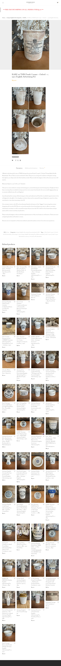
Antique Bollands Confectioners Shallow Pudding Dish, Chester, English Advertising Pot (50, 271)
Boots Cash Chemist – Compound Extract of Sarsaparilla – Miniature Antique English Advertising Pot (22, 307)
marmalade (33, 232)
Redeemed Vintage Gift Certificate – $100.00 (36, 296)
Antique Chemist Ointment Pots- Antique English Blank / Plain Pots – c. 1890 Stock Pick (51, 297)
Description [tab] (19, 168)
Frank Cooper (48, 234)
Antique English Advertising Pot (28, 234)
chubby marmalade (40, 234)
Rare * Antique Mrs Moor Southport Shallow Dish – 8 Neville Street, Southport (22, 270)
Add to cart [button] (4, 276)
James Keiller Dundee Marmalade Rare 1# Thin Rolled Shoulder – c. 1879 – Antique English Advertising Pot (22, 509)
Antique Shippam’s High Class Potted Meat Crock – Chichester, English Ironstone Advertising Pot (36, 441)
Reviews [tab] (42, 168)
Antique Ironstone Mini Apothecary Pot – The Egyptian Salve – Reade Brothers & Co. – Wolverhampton (7, 441)
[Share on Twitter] (18, 160)
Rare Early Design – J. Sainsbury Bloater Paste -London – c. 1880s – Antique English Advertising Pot (22, 476)
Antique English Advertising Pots (14, 18)
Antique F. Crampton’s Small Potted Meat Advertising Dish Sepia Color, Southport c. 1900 (7, 547)
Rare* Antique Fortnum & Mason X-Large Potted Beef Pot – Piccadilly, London (7, 406)
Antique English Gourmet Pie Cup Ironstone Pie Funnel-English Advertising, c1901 (7, 475)
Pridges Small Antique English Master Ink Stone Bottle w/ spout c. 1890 (21, 582)
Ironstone (26, 236)
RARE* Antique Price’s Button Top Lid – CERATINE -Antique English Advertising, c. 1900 (22, 435)
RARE (24, 18)
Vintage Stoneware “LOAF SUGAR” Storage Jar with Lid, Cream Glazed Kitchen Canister (51, 582)
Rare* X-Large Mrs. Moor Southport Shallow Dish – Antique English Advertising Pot (22, 406)
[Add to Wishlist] (13, 160)
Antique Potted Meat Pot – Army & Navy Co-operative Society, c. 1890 (51, 545)
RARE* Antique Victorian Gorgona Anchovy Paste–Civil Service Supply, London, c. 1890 (51, 374)
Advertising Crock (16, 234)
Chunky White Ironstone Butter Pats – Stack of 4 (6, 371)
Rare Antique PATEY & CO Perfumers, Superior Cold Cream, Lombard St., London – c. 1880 (36, 509)
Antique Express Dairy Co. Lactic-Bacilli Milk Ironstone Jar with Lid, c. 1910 (36, 406)
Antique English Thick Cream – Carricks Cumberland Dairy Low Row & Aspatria (7, 306)
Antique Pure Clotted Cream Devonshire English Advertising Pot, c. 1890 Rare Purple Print (22, 374)
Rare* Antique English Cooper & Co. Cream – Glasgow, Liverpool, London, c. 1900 (22, 340)
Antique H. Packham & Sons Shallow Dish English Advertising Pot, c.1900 (50, 407)
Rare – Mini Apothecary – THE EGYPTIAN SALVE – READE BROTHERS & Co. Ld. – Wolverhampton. (51, 441)
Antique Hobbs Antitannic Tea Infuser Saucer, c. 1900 (35, 474)
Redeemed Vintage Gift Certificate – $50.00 (50, 604)
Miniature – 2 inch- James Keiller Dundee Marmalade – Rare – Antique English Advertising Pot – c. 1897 (36, 272)
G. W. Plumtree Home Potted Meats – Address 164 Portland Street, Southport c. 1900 (36, 582)
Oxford (31, 236)
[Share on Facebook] (15, 160)
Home (3, 18)
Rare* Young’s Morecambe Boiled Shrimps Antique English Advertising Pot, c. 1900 (7, 648)
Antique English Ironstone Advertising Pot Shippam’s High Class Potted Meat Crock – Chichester (51, 333)
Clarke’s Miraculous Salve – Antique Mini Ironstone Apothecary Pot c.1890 (7, 270)
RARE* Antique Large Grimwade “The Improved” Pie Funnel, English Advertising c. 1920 (36, 373)
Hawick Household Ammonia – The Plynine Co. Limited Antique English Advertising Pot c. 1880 (7, 614)
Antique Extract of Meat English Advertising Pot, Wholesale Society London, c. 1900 (51, 475)
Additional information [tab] (31, 168)
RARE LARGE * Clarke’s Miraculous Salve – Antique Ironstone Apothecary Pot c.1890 (36, 341)
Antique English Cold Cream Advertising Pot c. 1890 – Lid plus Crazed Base (7, 508)
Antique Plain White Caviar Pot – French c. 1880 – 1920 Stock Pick (22, 545)
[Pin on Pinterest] (20, 160)
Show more (10, 276)
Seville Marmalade (37, 236)
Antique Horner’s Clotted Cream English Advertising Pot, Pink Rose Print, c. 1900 (36, 614)
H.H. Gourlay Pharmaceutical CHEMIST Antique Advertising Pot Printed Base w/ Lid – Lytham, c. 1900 (7, 341)
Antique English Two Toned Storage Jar (22, 611)
